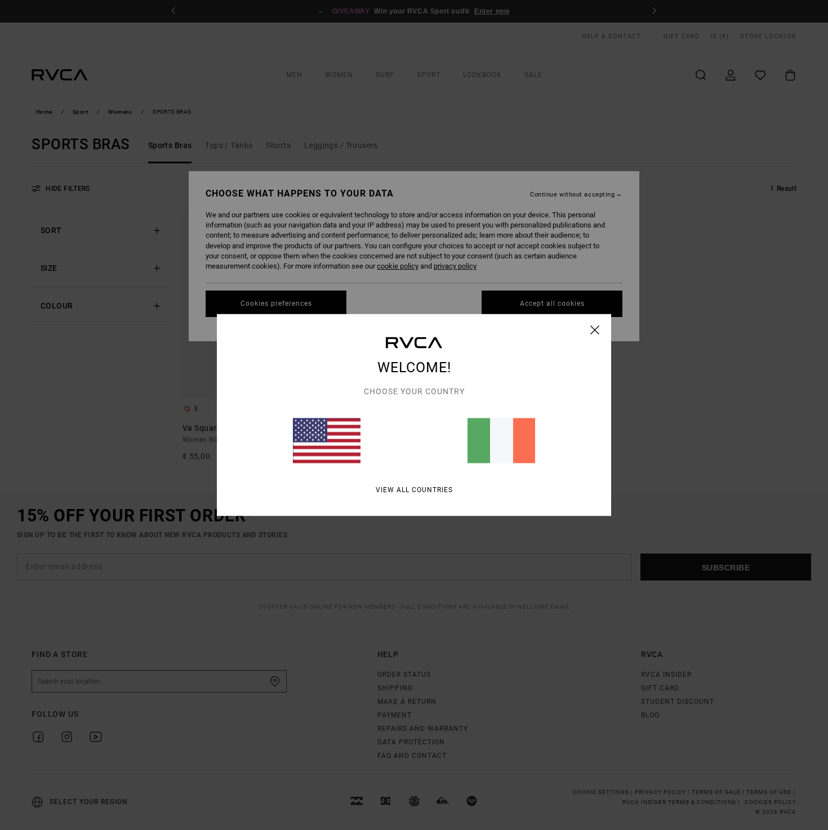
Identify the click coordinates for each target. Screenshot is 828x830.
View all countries (414, 490)
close (595, 329)
